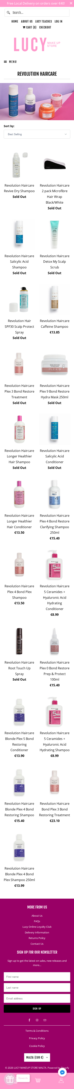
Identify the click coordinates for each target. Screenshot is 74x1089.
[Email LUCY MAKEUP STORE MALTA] (44, 1020)
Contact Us (37, 943)
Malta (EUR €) (35, 1057)
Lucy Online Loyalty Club (37, 926)
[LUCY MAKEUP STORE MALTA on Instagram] (37, 1020)
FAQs (37, 921)
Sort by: (9, 126)
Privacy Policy (37, 1038)
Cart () (31, 27)
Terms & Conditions (37, 1030)
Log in (59, 21)
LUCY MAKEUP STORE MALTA (30, 1067)
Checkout (45, 27)
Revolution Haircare (37, 74)
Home (14, 21)
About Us (27, 21)
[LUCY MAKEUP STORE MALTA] (37, 45)
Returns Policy (37, 938)
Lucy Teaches (43, 21)
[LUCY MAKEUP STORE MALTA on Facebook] (29, 1020)
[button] (62, 1073)
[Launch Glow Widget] (10, 1079)
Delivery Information (37, 932)
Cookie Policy (37, 1046)
